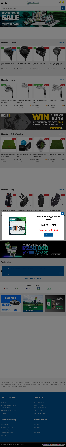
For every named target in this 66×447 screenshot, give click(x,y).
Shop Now (49, 235)
